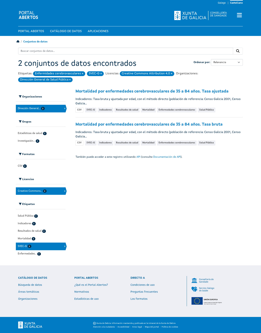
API (138, 157)
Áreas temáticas (28, 292)
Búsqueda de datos (30, 285)
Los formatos (139, 299)
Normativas (81, 292)
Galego (222, 3)
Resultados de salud (127, 110)
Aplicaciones (98, 31)
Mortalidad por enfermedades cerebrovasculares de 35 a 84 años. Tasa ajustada (152, 91)
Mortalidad (148, 110)
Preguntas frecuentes (144, 292)
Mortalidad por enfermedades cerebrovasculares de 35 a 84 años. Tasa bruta (149, 125)
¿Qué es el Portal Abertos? (91, 285)
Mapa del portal (152, 327)
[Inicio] (17, 42)
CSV (79, 110)
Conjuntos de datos (35, 42)
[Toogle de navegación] (239, 15)
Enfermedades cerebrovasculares (177, 110)
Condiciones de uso (142, 285)
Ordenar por (201, 62)
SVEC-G (91, 110)
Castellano (236, 3)
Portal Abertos (31, 31)
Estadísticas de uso (86, 299)
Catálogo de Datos (66, 31)
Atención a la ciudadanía (104, 327)
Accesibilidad (123, 327)
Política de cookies (170, 327)
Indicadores (105, 110)
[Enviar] (238, 51)
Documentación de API (167, 157)
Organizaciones (27, 299)
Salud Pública (206, 110)
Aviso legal (137, 327)
